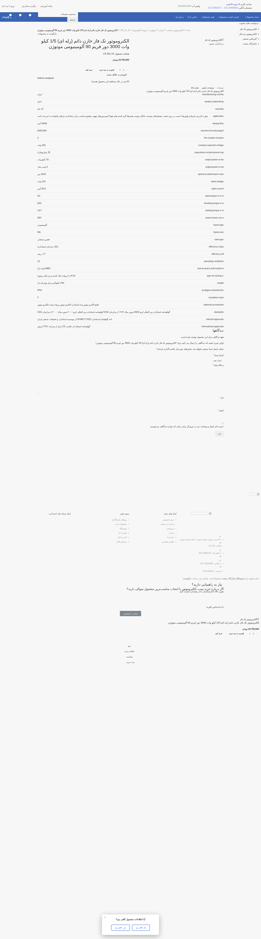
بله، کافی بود (141, 927)
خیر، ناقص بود (120, 927)
